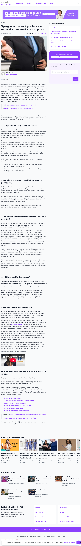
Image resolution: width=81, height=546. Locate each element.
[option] (64, 28)
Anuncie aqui (61, 536)
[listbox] (64, 37)
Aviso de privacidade (22, 536)
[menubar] (34, 3)
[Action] (40, 14)
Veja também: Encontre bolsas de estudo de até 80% (19, 105)
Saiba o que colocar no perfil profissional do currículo (20, 418)
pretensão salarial (17, 324)
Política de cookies (35, 536)
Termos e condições (49, 536)
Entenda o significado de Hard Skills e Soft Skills (18, 108)
